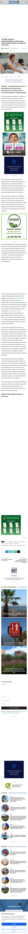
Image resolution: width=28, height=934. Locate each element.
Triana (24, 545)
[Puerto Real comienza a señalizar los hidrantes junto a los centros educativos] (14, 632)
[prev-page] (2, 677)
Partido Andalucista (5, 545)
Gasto (7, 543)
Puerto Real (19, 545)
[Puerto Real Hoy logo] (14, 905)
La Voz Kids (17, 543)
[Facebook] (6, 551)
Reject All (14, 931)
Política (5, 36)
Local (14, 611)
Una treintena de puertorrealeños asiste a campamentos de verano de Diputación (21, 561)
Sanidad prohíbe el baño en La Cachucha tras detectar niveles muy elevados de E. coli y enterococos (14, 614)
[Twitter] (9, 551)
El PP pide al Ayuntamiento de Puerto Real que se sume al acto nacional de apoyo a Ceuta (17, 827)
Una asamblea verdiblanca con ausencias (7, 560)
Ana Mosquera (10, 541)
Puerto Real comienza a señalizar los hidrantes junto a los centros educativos (14, 643)
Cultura (3, 543)
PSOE (15, 545)
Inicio (2, 36)
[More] (19, 77)
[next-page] (4, 677)
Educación (12, 859)
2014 (6, 541)
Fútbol (11, 833)
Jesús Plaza (11, 543)
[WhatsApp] (12, 551)
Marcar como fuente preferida (14, 80)
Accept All (14, 924)
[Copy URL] (18, 551)
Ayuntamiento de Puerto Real (19, 541)
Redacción (7, 48)
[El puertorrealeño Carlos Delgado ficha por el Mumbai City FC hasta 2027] (5, 836)
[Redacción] (2, 48)
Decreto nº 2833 (16, 311)
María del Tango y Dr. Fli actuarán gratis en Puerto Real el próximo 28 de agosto (18, 871)
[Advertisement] (14, 20)
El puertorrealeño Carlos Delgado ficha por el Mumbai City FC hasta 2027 (18, 836)
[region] (14, 923)
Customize (14, 927)
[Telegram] (15, 551)
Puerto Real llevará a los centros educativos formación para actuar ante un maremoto (18, 862)
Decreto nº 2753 (19, 298)
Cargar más (13, 842)
